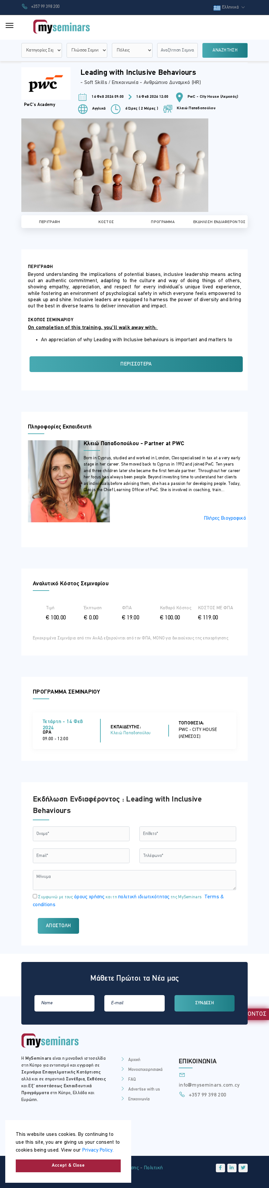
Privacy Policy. (98, 1150)
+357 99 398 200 (44, 7)
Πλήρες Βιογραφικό (225, 518)
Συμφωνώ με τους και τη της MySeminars (128, 900)
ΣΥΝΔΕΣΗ (204, 1003)
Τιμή (50, 608)
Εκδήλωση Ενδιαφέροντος (219, 222)
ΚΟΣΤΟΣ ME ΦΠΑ (215, 608)
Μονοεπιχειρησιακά (145, 1070)
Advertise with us (144, 1089)
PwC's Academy (39, 105)
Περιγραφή (49, 222)
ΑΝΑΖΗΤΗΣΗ (225, 50)
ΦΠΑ (127, 608)
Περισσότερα (136, 364)
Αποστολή (58, 926)
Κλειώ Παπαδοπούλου (196, 109)
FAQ (132, 1079)
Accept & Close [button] (68, 1165)
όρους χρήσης (89, 897)
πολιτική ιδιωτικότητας (144, 897)
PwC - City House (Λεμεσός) (213, 97)
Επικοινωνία (139, 1099)
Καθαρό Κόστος (175, 608)
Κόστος (106, 222)
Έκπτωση (93, 608)
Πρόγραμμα (163, 222)
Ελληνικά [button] (231, 7)
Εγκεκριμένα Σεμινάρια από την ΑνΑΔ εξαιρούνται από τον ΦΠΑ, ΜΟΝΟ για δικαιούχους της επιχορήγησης (130, 638)
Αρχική (134, 1060)
